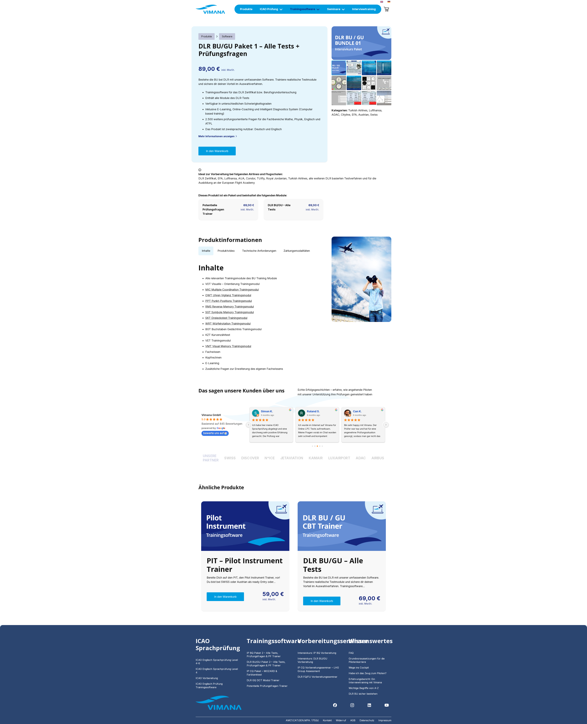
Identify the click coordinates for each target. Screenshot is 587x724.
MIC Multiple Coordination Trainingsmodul (232, 289)
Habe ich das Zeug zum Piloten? (368, 673)
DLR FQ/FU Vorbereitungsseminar (317, 676)
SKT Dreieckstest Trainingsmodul (226, 317)
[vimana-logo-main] (210, 9)
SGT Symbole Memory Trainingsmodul (229, 312)
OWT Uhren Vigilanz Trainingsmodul (228, 295)
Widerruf (341, 720)
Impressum (384, 720)
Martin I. (358, 411)
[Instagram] (352, 705)
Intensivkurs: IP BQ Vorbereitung (317, 652)
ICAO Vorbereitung (207, 678)
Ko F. (264, 411)
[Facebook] (335, 705)
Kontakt (327, 720)
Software (227, 36)
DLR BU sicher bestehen (363, 693)
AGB (352, 720)
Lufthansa (375, 110)
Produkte (206, 36)
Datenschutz (367, 720)
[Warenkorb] (386, 9)
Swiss (374, 114)
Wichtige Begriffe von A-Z (364, 688)
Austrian (363, 114)
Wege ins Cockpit (359, 667)
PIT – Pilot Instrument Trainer (245, 565)
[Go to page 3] (312, 446)
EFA (354, 114)
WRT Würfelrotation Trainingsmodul (228, 323)
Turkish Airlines (357, 110)
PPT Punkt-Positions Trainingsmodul (228, 301)
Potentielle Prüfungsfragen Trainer (213, 209)
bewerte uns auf (213, 433)
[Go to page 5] (317, 446)
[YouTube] (386, 705)
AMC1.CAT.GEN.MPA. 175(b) (302, 720)
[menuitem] (382, 1)
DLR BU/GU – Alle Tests (333, 565)
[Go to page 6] (319, 446)
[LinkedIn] (369, 705)
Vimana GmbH (211, 415)
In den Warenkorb (217, 151)
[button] (385, 31)
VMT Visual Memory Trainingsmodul (228, 346)
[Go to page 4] (314, 446)
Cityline (345, 114)
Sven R (311, 411)
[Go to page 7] (322, 446)
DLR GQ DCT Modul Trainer (263, 680)
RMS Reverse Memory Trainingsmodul (229, 306)
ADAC (335, 114)
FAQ (351, 652)
